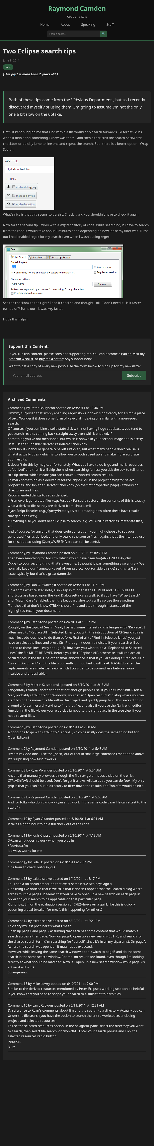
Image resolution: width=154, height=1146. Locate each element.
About (65, 24)
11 (25, 835)
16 (25, 1005)
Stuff (110, 24)
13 (25, 878)
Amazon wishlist (21, 359)
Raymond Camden (77, 8)
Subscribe (134, 375)
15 (25, 983)
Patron (126, 354)
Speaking (88, 24)
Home (45, 24)
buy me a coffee (51, 359)
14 (25, 921)
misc (8, 67)
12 (25, 862)
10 (25, 819)
